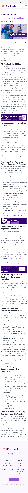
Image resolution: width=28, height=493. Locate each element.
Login (20, 2)
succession (10, 422)
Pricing (7, 460)
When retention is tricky (14, 103)
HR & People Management (8, 14)
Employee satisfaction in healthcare (9, 315)
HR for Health (4, 427)
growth (15, 422)
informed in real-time (6, 301)
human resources (13, 69)
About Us (9, 2)
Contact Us (14, 2)
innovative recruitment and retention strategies (12, 174)
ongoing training (21, 377)
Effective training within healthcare (9, 128)
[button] (26, 6)
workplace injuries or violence (14, 256)
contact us (10, 434)
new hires (5, 335)
